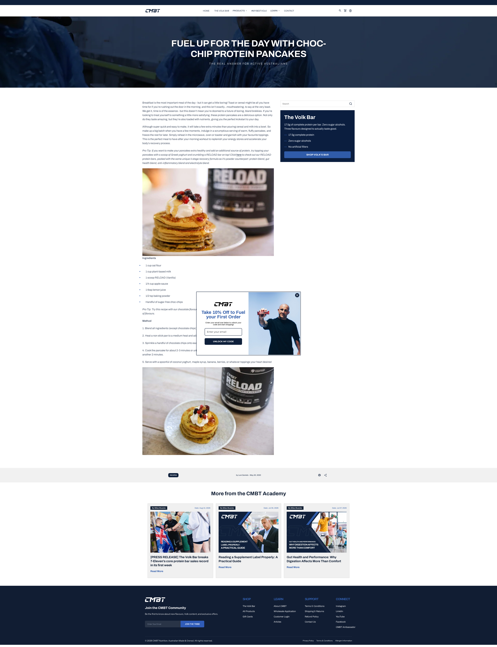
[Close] (297, 295)
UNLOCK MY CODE (223, 341)
